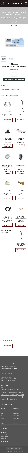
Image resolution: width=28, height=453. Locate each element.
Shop (9, 17)
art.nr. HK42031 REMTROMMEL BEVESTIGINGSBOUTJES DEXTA (20, 218)
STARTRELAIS (21, 394)
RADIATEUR (20, 392)
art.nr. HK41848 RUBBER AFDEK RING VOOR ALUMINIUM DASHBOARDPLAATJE (7, 218)
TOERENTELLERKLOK (17, 396)
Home (3, 17)
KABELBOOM (4, 392)
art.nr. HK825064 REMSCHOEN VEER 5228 (7, 340)
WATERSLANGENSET (13, 399)
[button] (2, 3)
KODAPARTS (14, 3)
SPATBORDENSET (5, 394)
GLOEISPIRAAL (11, 389)
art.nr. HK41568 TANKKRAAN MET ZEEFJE (7, 140)
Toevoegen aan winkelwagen (14, 79)
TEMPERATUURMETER (6, 396)
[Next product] (13, 21)
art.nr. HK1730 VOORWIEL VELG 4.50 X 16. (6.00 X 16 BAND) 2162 (7, 165)
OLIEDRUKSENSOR (13, 392)
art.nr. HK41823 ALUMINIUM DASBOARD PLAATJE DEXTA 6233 (7, 113)
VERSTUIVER (4, 399)
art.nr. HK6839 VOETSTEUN (21, 139)
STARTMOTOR (13, 394)
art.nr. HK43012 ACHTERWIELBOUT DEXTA (20, 192)
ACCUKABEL (4, 389)
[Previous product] (15, 21)
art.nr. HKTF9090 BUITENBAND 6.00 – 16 (21, 165)
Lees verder (20, 144)
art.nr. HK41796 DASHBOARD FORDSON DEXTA (7, 192)
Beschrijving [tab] (4, 85)
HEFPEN (18, 389)
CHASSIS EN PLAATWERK (17, 19)
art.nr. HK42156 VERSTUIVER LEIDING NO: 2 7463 (21, 113)
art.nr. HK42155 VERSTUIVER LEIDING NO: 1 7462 (21, 244)
